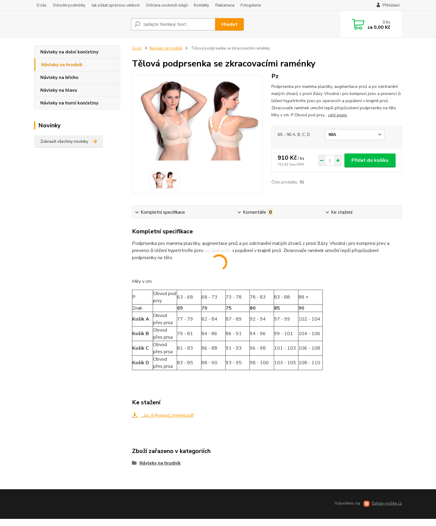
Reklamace (224, 5)
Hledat (229, 24)
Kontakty (201, 5)
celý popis (337, 115)
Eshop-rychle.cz (387, 503)
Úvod (136, 48)
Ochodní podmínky (69, 5)
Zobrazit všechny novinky (64, 141)
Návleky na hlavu (58, 90)
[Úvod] (80, 24)
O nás (41, 5)
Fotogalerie (251, 5)
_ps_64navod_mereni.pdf (167, 415)
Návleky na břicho (59, 77)
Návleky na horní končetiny (69, 103)
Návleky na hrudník (61, 65)
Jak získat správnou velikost (116, 5)
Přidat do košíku (370, 160)
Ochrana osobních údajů (167, 5)
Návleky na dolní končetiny (69, 52)
